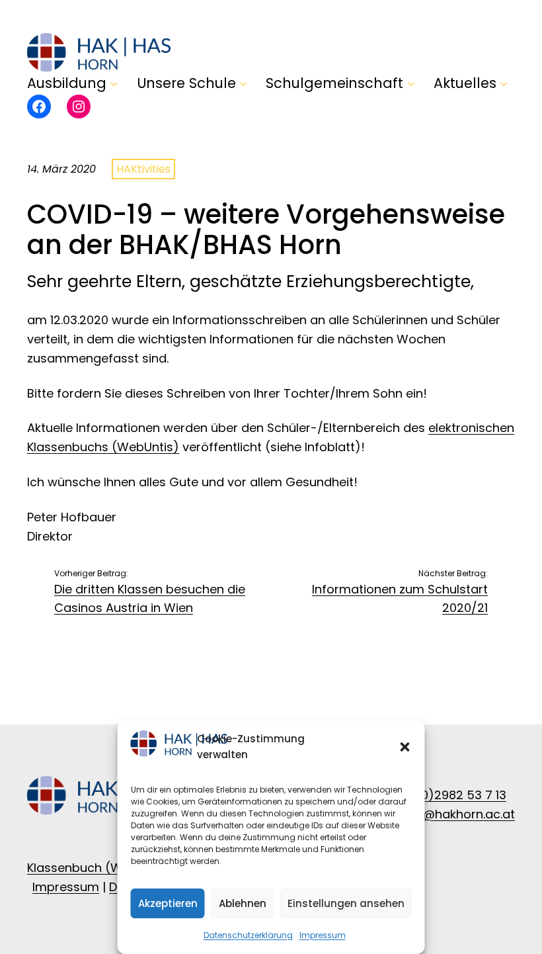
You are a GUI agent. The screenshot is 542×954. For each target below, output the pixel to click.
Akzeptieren (168, 903)
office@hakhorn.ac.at (452, 814)
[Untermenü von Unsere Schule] (243, 83)
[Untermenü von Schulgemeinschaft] (411, 83)
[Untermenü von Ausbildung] (114, 83)
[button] (405, 747)
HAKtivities (143, 169)
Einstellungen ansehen (346, 903)
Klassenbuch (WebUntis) (100, 867)
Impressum (322, 935)
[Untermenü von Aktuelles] (504, 83)
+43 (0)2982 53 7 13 (447, 795)
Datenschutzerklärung (248, 935)
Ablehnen (242, 903)
